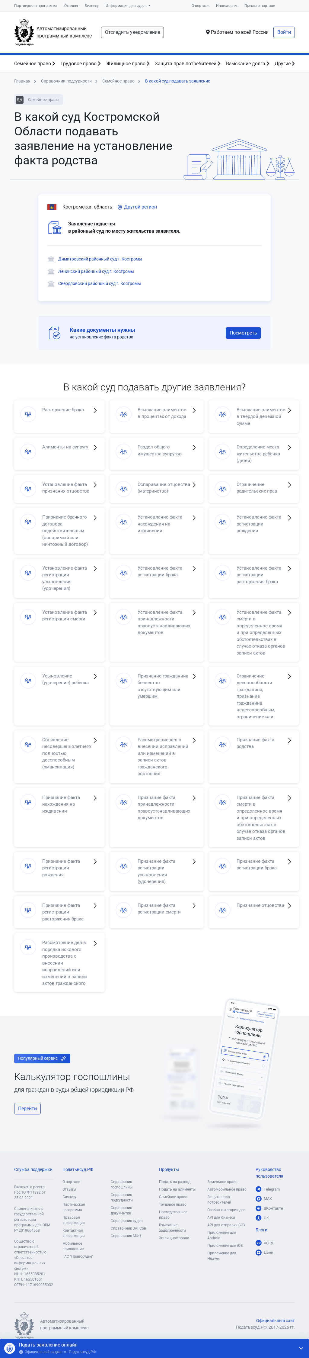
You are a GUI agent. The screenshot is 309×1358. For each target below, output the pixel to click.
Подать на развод (174, 1182)
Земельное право (222, 1182)
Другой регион (140, 207)
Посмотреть (243, 333)
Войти (284, 32)
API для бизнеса (221, 1217)
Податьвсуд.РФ (77, 1169)
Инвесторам (226, 6)
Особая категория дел (226, 1210)
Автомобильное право (227, 1189)
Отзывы (71, 6)
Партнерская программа (35, 6)
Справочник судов (127, 1221)
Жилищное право (126, 63)
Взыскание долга (246, 63)
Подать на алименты (177, 1189)
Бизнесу (92, 6)
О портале (200, 6)
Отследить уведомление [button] (132, 32)
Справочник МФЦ (126, 1236)
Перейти (27, 1108)
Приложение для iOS (225, 1245)
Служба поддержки (33, 1169)
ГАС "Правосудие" (77, 1256)
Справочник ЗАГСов (128, 1228)
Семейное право (33, 63)
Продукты (169, 1169)
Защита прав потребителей (186, 63)
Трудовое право (79, 63)
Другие (283, 63)
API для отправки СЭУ (226, 1225)
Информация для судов (127, 6)
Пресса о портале (259, 6)
